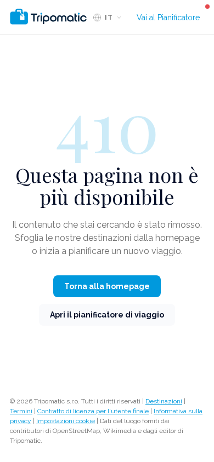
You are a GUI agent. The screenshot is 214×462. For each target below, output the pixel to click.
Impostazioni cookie (65, 421)
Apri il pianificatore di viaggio (107, 314)
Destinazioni (163, 401)
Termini (21, 411)
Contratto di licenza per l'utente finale (93, 411)
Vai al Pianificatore (168, 17)
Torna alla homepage (107, 286)
